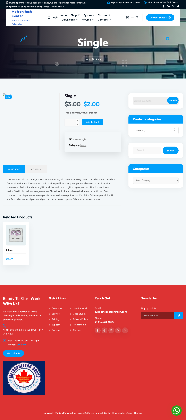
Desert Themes (134, 412)
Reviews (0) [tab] (36, 168)
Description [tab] (14, 168)
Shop (74, 15)
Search (173, 100)
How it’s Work (80, 308)
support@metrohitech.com (125, 2)
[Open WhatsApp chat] (176, 410)
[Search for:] (147, 150)
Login (54, 17)
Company (57, 308)
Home (63, 15)
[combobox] (156, 130)
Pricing (55, 319)
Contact (77, 330)
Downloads (68, 19)
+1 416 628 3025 (104, 322)
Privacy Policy (80, 319)
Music (83, 145)
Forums (86, 19)
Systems (89, 15)
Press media (79, 324)
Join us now (56, 6)
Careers (56, 330)
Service (56, 313)
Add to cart (92, 121)
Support (56, 324)
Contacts (103, 19)
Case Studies (79, 313)
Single (98, 58)
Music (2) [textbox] (155, 130)
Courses (102, 15)
